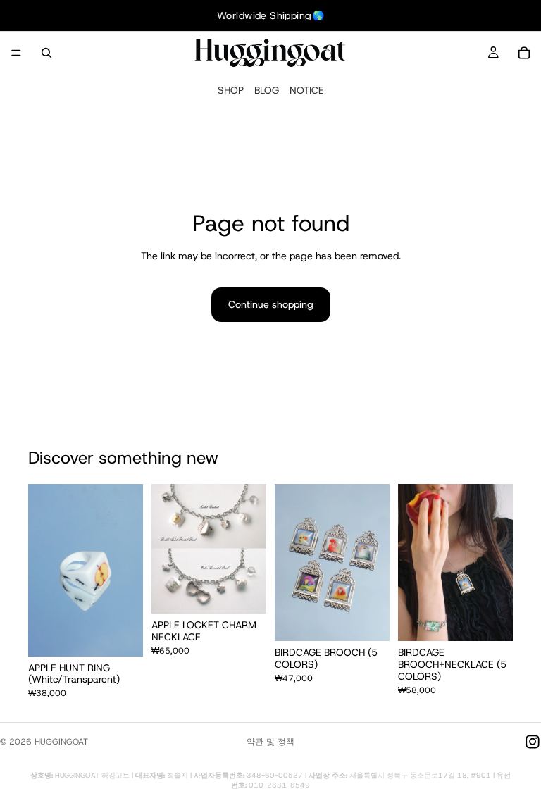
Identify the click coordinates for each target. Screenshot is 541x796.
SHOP (231, 90)
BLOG (266, 90)
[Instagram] (532, 741)
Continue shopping (270, 304)
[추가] (244, 591)
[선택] (121, 634)
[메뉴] (16, 53)
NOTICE (307, 90)
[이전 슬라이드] (43, 569)
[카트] (524, 52)
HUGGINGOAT (61, 741)
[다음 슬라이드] (127, 569)
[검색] (46, 52)
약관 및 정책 (270, 741)
